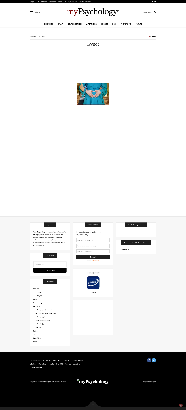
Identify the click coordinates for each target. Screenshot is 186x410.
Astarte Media (51, 361)
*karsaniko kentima (37, 367)
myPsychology (45, 381)
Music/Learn (42, 364)
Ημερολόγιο (125, 24)
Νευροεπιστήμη (75, 24)
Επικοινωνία (62, 1)
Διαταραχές (91, 24)
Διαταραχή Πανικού (43, 317)
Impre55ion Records (63, 364)
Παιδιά (60, 24)
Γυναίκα (39, 292)
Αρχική (32, 1)
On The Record (63, 361)
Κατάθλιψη (40, 324)
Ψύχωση (39, 327)
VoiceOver (77, 364)
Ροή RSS (153, 36)
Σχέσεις (104, 24)
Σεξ (114, 24)
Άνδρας (39, 296)
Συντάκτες (52, 1)
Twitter (155, 1)
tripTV (52, 364)
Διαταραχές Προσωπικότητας (46, 310)
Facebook (152, 1)
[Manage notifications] (181, 405)
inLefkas (33, 364)
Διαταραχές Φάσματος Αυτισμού (47, 313)
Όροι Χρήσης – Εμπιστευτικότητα (79, 1)
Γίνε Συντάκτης (42, 1)
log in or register (147, 12)
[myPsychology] (93, 11)
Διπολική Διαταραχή (43, 320)
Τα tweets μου (124, 249)
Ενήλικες (48, 24)
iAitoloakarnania (77, 361)
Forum (139, 24)
